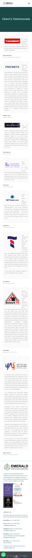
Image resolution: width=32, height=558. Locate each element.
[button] (3, 554)
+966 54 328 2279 (15, 534)
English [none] (20, 556)
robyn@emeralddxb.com (9, 525)
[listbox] (22, 556)
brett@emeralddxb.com (9, 530)
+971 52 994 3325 (17, 528)
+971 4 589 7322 (14, 520)
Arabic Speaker (7, 542)
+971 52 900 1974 (15, 523)
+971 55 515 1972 (15, 541)
